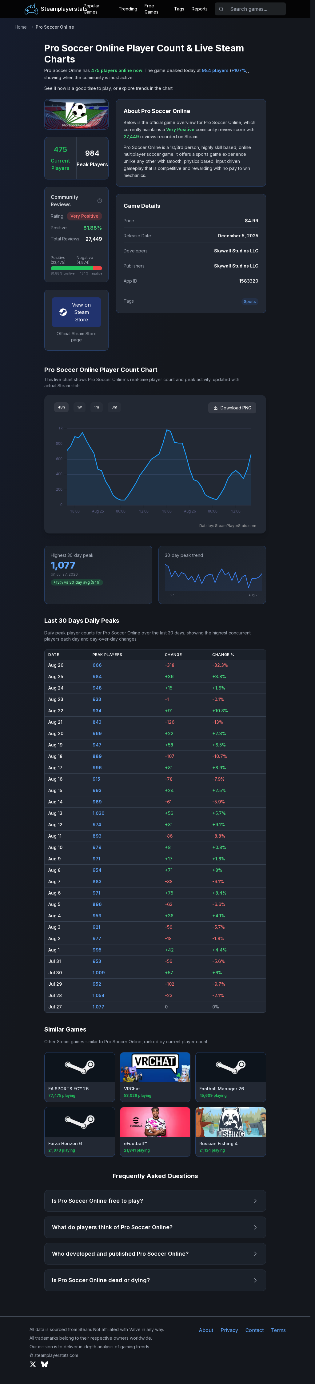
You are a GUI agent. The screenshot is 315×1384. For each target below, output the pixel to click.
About (206, 1330)
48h (61, 407)
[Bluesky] (44, 1364)
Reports (200, 8)
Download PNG (236, 407)
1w (79, 407)
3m (114, 407)
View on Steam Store (81, 312)
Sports (250, 301)
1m (96, 407)
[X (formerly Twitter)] (33, 1364)
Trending (128, 8)
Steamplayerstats (64, 9)
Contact (254, 1330)
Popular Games (91, 8)
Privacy (229, 1330)
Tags (179, 8)
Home (21, 27)
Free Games (151, 8)
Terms (278, 1330)
